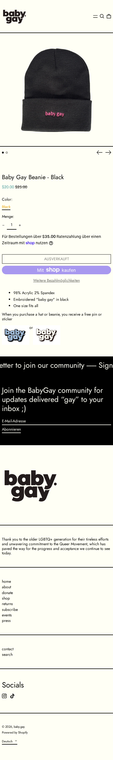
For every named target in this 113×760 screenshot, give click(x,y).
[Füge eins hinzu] (19, 225)
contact (7, 649)
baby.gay (19, 726)
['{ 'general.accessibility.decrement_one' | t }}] (3, 225)
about (6, 587)
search (7, 654)
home (6, 581)
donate (7, 592)
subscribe (10, 609)
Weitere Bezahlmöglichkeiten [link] (56, 280)
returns (7, 603)
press (6, 620)
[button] (102, 16)
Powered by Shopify (15, 732)
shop (6, 598)
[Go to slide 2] (7, 153)
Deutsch (7, 741)
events (7, 615)
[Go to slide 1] (3, 153)
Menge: (8, 216)
